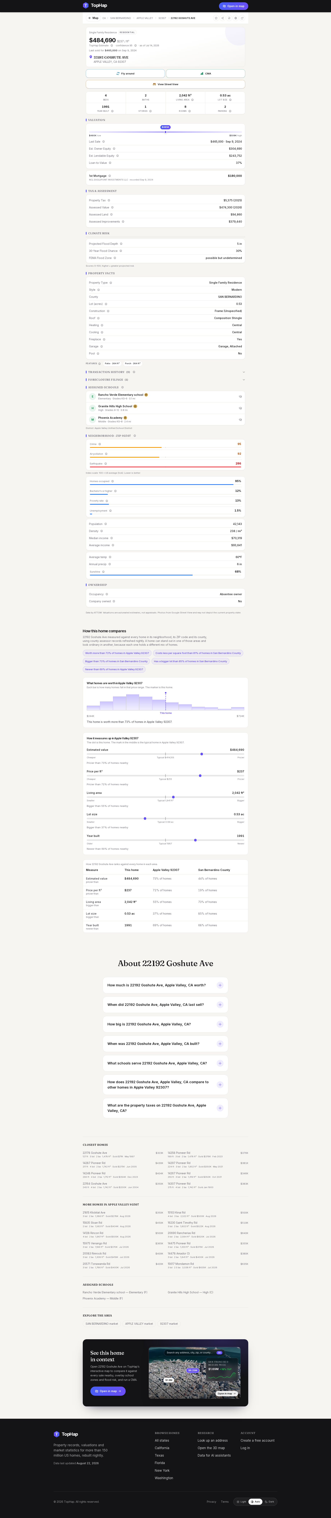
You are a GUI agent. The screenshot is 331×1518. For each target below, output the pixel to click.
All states (162, 1440)
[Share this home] (223, 18)
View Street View (168, 84)
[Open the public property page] (236, 18)
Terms (225, 1501)
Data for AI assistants (214, 1455)
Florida (160, 1463)
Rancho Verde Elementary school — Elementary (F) (115, 1292)
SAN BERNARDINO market (102, 1323)
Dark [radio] (271, 1501)
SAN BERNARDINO (120, 18)
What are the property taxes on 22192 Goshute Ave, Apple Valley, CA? (156, 1108)
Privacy (211, 1501)
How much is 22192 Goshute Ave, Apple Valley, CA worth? (156, 985)
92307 (162, 18)
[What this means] (111, 45)
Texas (159, 1455)
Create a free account (257, 1440)
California (162, 1448)
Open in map (235, 6)
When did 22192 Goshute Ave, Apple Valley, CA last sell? (155, 1005)
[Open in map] (194, 1373)
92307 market (169, 1323)
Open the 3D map (211, 1448)
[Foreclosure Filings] (165, 380)
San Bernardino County (214, 870)
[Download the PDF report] (229, 18)
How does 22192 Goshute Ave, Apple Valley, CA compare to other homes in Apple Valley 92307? (158, 1084)
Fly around (127, 73)
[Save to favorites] (216, 18)
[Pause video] (154, 1392)
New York (162, 1470)
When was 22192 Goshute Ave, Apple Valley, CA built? (153, 1044)
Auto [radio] (257, 1501)
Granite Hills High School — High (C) (190, 1292)
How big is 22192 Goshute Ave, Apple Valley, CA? (149, 1024)
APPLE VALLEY (145, 18)
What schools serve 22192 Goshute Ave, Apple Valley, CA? (157, 1063)
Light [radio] (243, 1501)
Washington (164, 1478)
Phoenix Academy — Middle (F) (103, 1298)
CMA (208, 73)
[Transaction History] (165, 372)
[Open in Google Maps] (242, 18)
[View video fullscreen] (162, 1392)
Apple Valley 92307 (166, 870)
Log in (245, 1448)
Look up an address (213, 1440)
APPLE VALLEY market (139, 1323)
